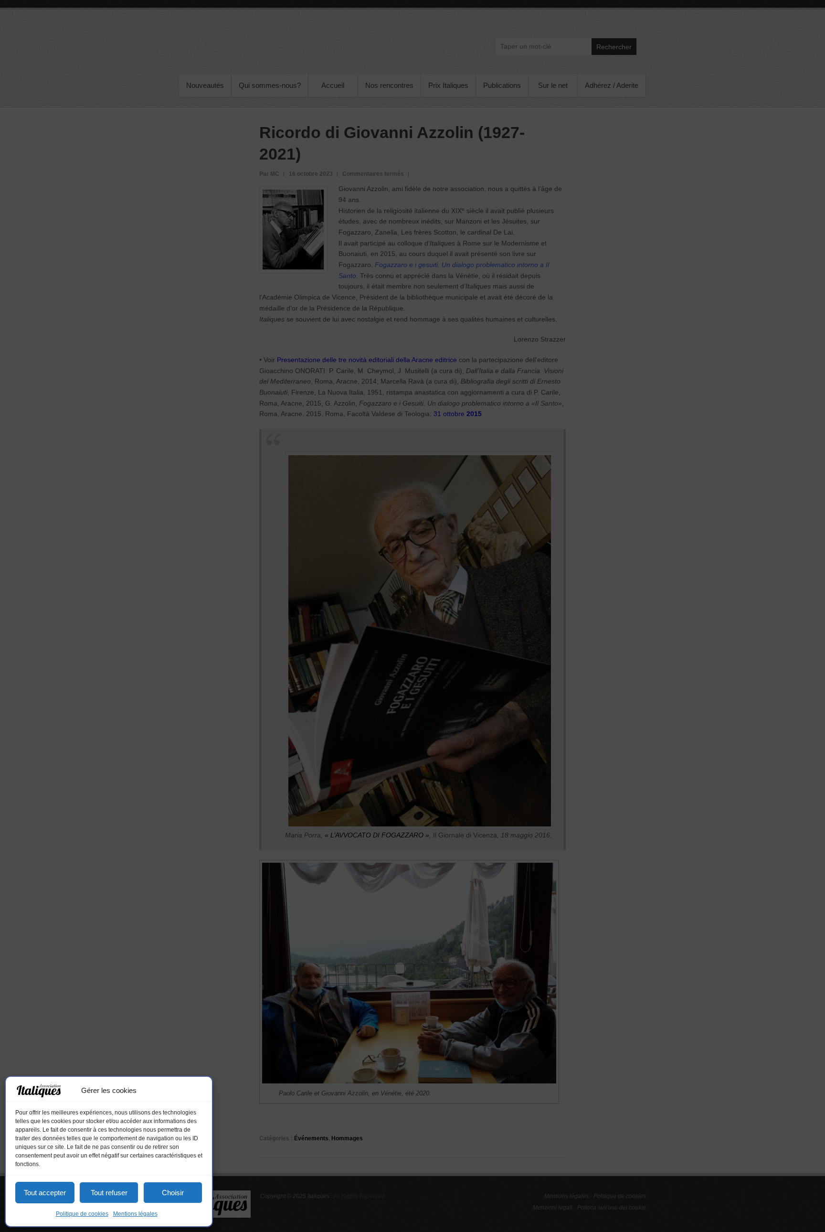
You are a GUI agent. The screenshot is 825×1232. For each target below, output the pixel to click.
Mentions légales (135, 1214)
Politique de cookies (82, 1214)
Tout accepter (45, 1193)
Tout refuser (109, 1193)
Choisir (173, 1193)
